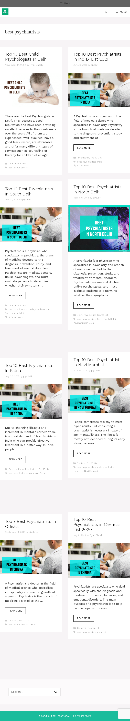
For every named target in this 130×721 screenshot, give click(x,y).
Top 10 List (96, 157)
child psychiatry (105, 467)
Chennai (81, 628)
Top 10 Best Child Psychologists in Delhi (26, 57)
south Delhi (18, 313)
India (99, 161)
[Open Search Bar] (106, 12)
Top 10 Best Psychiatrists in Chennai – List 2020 (98, 524)
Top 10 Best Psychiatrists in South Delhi (29, 191)
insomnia (78, 471)
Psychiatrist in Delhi (83, 323)
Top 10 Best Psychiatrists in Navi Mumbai (97, 362)
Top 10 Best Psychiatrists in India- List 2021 (97, 57)
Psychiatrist (21, 163)
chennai (101, 632)
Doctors (81, 463)
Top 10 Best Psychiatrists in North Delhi (97, 189)
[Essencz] (5, 12)
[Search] (55, 692)
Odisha (32, 624)
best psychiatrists (18, 167)
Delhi (11, 163)
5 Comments (84, 165)
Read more (84, 148)
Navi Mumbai (91, 471)
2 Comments (16, 317)
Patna (21, 469)
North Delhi (110, 319)
